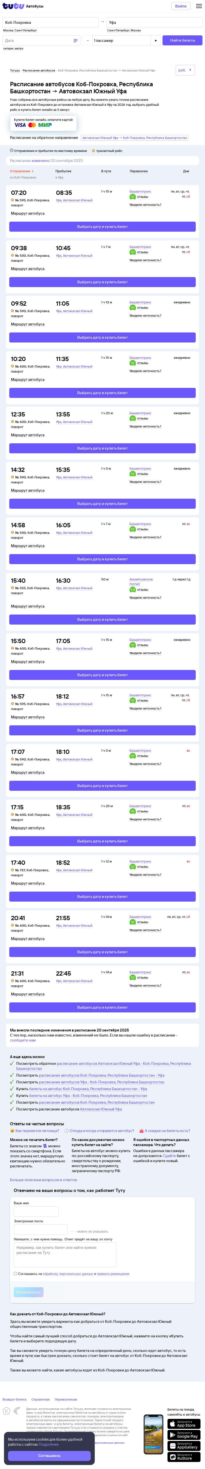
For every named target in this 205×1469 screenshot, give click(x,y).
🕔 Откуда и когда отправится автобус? (99, 1130)
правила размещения (113, 1274)
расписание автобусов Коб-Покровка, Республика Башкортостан (97, 1102)
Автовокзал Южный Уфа (101, 1109)
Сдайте (169, 1155)
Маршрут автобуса (27, 213)
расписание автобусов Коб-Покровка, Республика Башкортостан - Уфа (101, 1075)
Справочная (41, 1399)
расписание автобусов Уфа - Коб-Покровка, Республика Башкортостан (101, 1082)
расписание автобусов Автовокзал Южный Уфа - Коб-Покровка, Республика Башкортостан (103, 1066)
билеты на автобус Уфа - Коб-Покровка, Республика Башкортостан (88, 1095)
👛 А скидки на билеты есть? (164, 1130)
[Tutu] (13, 6)
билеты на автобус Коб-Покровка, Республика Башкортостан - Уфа (88, 1088)
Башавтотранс (140, 191)
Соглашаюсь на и (73, 1274)
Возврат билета (14, 1399)
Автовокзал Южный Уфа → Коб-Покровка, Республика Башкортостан (134, 138)
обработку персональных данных (68, 1274)
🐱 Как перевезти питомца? (34, 1130)
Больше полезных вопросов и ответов (43, 1179)
